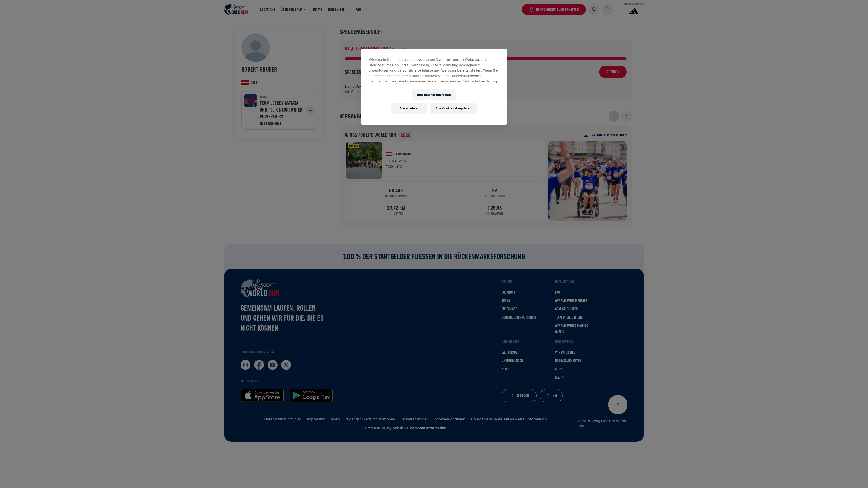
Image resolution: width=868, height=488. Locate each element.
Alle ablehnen (409, 108)
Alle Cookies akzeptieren (453, 108)
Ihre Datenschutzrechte (434, 94)
